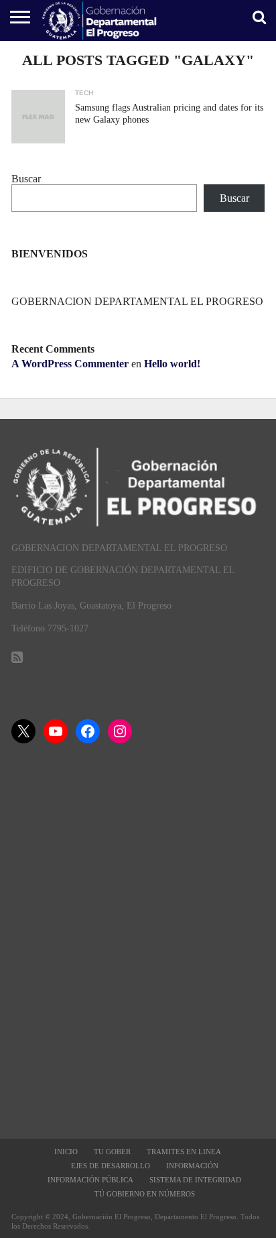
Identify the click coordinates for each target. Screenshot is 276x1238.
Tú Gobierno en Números (144, 1194)
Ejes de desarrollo (110, 1166)
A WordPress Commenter (70, 363)
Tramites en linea (184, 1152)
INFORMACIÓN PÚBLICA (90, 1180)
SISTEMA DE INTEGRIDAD (195, 1180)
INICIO (66, 1152)
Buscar (26, 178)
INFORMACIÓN (192, 1166)
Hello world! (172, 363)
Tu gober (112, 1152)
